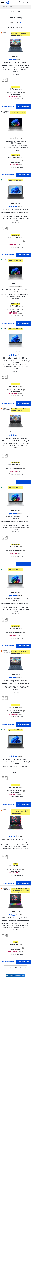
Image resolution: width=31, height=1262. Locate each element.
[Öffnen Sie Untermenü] (2, 2)
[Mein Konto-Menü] (24, 2)
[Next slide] (20, 45)
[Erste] (5, 967)
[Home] (8, 3)
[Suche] (20, 2)
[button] (20, 34)
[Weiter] (20, 967)
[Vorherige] (10, 967)
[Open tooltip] (24, 93)
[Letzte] (25, 967)
